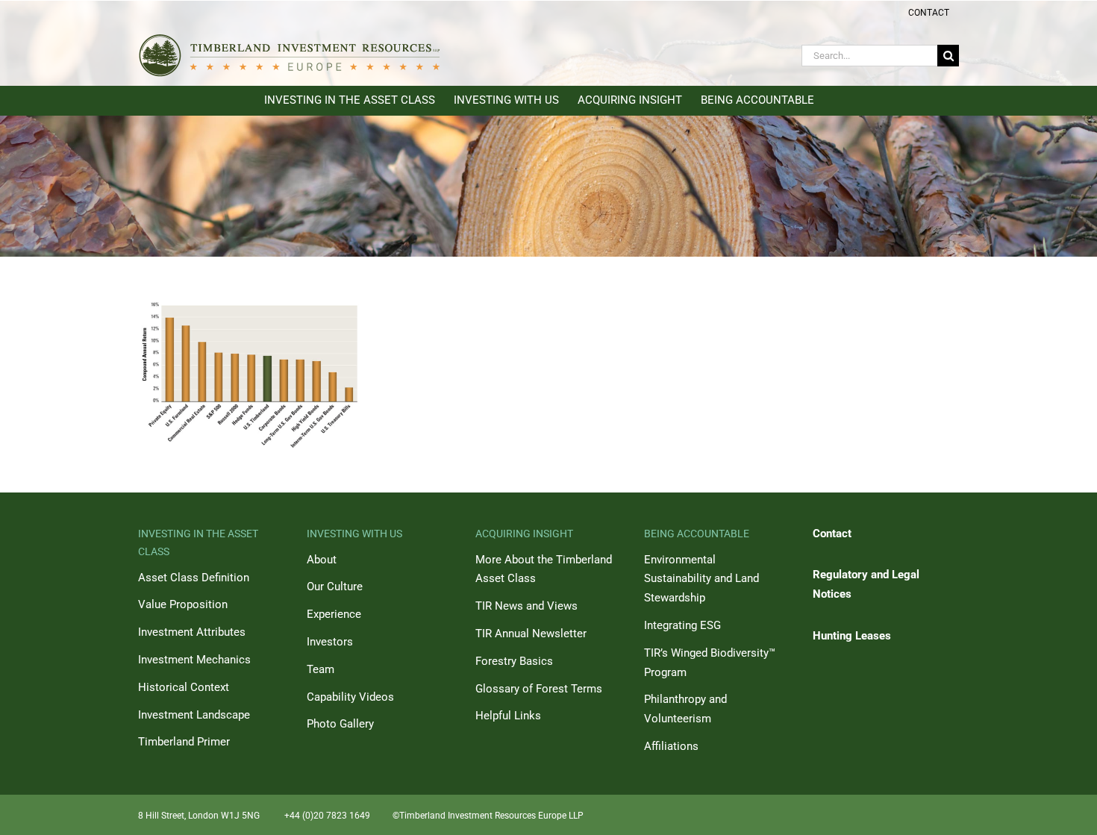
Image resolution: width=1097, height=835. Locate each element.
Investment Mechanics (194, 659)
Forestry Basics (514, 661)
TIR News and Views (526, 606)
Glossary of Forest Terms (538, 688)
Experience (334, 614)
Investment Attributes (192, 632)
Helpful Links (508, 715)
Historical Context (183, 687)
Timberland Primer (184, 741)
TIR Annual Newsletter (531, 633)
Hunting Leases (852, 635)
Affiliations (671, 746)
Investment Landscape (194, 715)
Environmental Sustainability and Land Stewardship (701, 579)
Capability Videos (350, 697)
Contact (832, 533)
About (322, 559)
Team (320, 669)
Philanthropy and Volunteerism (685, 708)
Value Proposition (183, 604)
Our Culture (335, 586)
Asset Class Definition (193, 577)
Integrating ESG (682, 625)
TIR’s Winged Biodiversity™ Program (709, 662)
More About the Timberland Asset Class (543, 569)
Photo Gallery (340, 724)
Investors (330, 641)
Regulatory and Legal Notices (866, 584)
